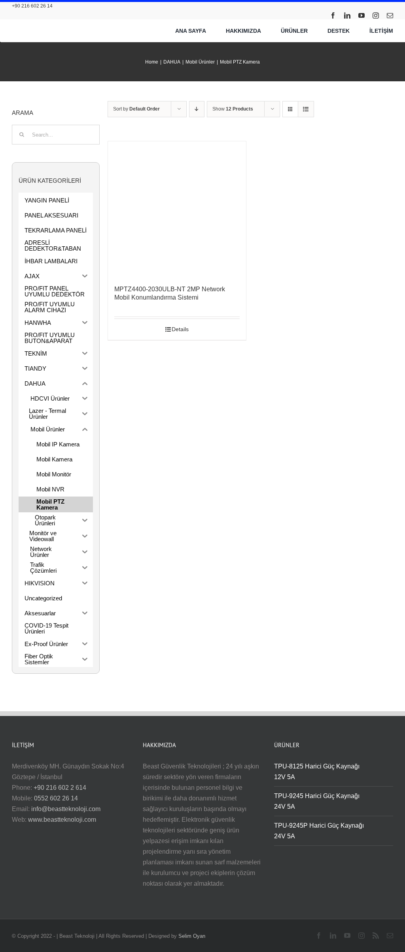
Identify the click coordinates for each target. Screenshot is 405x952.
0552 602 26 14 (56, 798)
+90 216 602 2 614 (60, 787)
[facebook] (333, 15)
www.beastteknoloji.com (62, 819)
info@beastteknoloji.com (65, 809)
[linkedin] (347, 15)
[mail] (390, 15)
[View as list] (306, 109)
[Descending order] (196, 109)
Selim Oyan (191, 936)
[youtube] (361, 15)
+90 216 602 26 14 (32, 6)
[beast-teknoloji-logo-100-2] (54, 24)
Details (180, 329)
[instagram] (376, 15)
